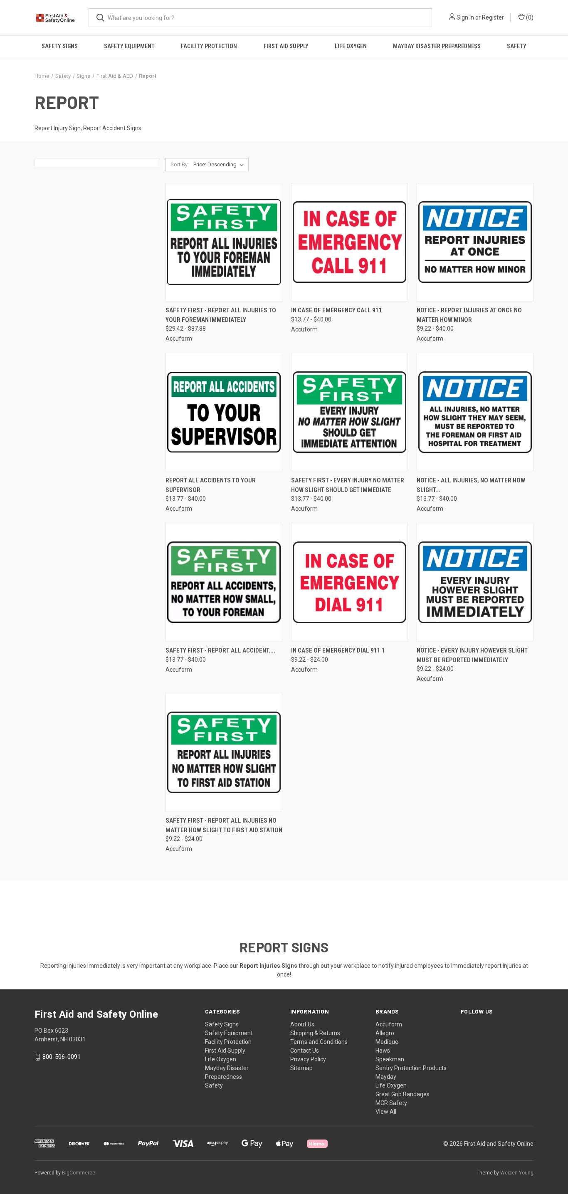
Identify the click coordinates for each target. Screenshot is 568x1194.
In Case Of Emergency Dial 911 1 (338, 650)
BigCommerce (78, 1173)
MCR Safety (391, 1103)
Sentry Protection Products (411, 1068)
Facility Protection (209, 46)
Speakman (389, 1059)
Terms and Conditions (319, 1041)
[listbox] (220, 164)
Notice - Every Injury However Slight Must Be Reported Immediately (472, 655)
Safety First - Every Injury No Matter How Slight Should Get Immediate (347, 485)
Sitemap (301, 1068)
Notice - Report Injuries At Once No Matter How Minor (469, 315)
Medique (386, 1041)
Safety (516, 46)
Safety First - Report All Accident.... (220, 650)
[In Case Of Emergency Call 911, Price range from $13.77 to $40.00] (349, 242)
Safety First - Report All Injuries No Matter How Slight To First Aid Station (223, 825)
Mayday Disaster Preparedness (437, 46)
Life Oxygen (351, 46)
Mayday (385, 1076)
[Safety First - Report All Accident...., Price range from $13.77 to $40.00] (224, 582)
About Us (302, 1024)
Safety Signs (60, 46)
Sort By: (179, 164)
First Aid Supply (286, 46)
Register (493, 17)
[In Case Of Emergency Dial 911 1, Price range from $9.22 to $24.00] (349, 582)
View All (385, 1111)
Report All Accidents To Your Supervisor (210, 485)
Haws (382, 1050)
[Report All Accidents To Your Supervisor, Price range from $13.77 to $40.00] (224, 412)
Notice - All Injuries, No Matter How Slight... (471, 485)
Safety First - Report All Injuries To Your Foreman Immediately (220, 315)
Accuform (388, 1024)
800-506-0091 (61, 1057)
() (529, 17)
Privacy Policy (308, 1059)
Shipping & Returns (315, 1033)
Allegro (384, 1033)
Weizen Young (516, 1173)
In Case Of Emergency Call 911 (336, 310)
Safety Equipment (129, 46)
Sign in (465, 17)
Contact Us (304, 1050)
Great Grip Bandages (402, 1094)
